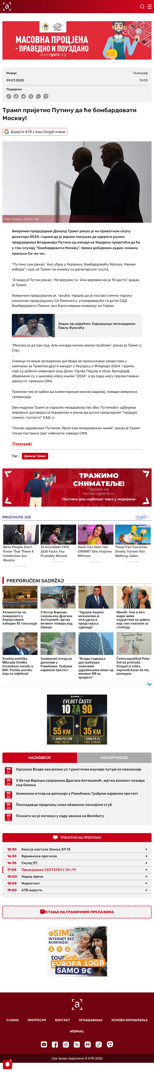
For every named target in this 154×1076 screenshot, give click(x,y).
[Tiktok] (99, 1044)
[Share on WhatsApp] (38, 96)
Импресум (37, 1020)
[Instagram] (66, 1044)
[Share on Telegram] (23, 96)
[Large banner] (77, 40)
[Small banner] (77, 720)
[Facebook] (55, 1044)
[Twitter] (77, 1044)
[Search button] (142, 6)
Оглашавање (90, 1020)
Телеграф (22, 444)
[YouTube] (44, 1044)
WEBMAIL (77, 1031)
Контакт (62, 1020)
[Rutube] (88, 1044)
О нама (12, 1020)
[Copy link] (8, 96)
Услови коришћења (129, 1020)
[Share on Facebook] (16, 96)
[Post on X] (30, 96)
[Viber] (110, 1044)
